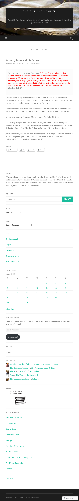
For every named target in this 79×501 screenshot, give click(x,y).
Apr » (13, 309)
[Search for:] (39, 199)
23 (27, 298)
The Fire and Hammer (39, 11)
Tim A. (21, 64)
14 (8, 293)
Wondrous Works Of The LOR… (46, 364)
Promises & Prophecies (15, 446)
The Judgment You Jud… (19, 379)
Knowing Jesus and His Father (22, 60)
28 (8, 302)
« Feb (8, 309)
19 (56, 293)
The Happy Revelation (15, 463)
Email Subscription (12, 317)
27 (65, 298)
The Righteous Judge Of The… (43, 368)
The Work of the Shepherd (29, 371)
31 (37, 302)
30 (27, 302)
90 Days (9, 440)
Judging (35, 379)
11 (47, 288)
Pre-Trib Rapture (12, 452)
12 (56, 288)
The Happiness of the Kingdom (19, 457)
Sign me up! (13, 337)
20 (66, 293)
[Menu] (6, 38)
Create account (12, 239)
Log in (8, 245)
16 (27, 293)
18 (47, 293)
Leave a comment (33, 64)
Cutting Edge (11, 429)
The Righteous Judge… (19, 368)
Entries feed (11, 250)
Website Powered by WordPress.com (23, 497)
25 (47, 298)
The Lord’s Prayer (13, 435)
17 (37, 293)
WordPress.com (12, 262)
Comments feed (12, 256)
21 (7, 298)
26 (56, 298)
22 (17, 298)
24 (37, 298)
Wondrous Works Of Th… (20, 364)
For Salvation (11, 423)
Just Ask (9, 469)
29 (18, 302)
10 (37, 288)
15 (17, 293)
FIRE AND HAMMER (14, 418)
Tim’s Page (9, 478)
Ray (11, 375)
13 (65, 288)
